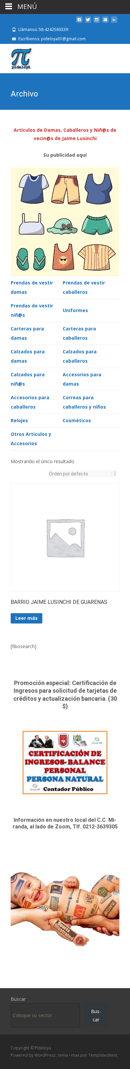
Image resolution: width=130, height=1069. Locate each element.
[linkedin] (114, 22)
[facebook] (79, 22)
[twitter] (88, 22)
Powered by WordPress (33, 1055)
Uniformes (75, 310)
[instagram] (96, 22)
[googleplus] (105, 22)
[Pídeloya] (16, 57)
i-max (74, 1055)
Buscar (18, 999)
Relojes (19, 420)
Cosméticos (77, 420)
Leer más (26, 618)
